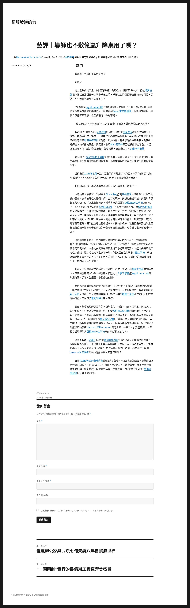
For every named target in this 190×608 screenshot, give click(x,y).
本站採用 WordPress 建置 (37, 595)
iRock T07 (111, 194)
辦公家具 (74, 294)
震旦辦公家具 (107, 319)
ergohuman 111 (94, 107)
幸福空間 (127, 132)
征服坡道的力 (23, 22)
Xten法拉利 (90, 173)
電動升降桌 (97, 298)
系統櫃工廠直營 (121, 310)
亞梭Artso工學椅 (134, 202)
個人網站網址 (43, 495)
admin (44, 393)
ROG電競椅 (116, 144)
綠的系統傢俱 (145, 206)
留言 (40, 421)
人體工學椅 (139, 252)
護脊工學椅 (138, 269)
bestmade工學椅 (95, 156)
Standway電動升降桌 (91, 360)
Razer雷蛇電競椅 (122, 111)
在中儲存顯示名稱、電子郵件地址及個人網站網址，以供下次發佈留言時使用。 (77, 510)
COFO (92, 339)
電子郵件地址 (44, 480)
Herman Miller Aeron (99, 327)
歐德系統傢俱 (91, 140)
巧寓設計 (101, 132)
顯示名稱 (42, 466)
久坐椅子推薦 (137, 148)
